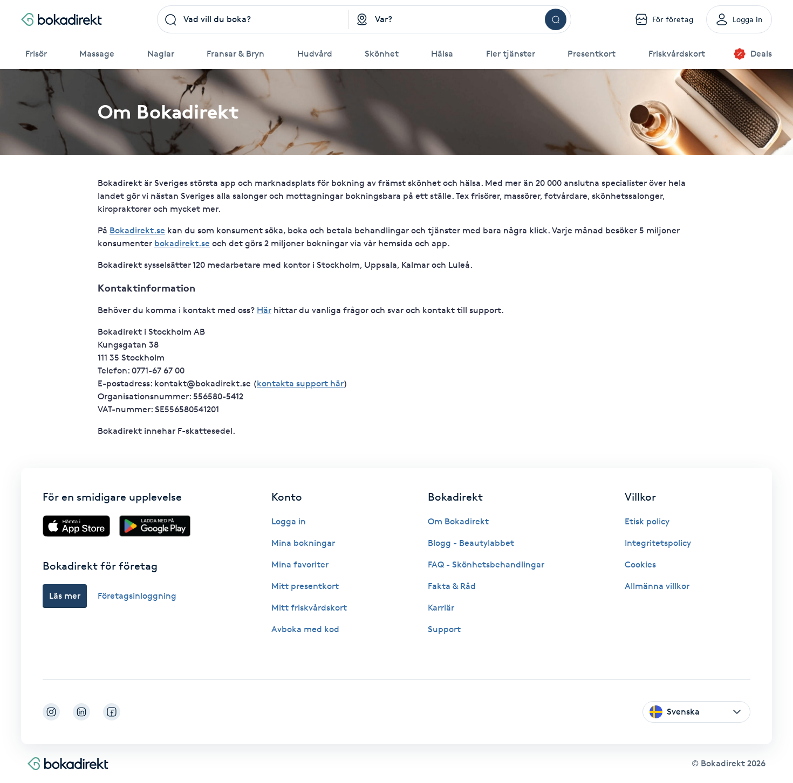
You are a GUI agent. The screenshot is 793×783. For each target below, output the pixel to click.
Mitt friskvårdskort (309, 607)
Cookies (640, 564)
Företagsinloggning (137, 596)
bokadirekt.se (182, 243)
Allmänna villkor (657, 586)
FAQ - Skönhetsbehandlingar (486, 564)
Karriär (441, 607)
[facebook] (111, 711)
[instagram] (51, 711)
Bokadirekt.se (137, 230)
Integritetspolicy (658, 543)
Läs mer (64, 596)
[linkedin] (81, 711)
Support (444, 629)
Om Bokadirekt (458, 521)
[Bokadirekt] (61, 19)
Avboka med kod (305, 629)
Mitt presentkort (305, 586)
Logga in (288, 521)
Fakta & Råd (452, 586)
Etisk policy (647, 521)
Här (264, 310)
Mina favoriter (300, 564)
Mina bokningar (303, 543)
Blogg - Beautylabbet (471, 543)
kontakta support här (300, 383)
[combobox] (253, 19)
